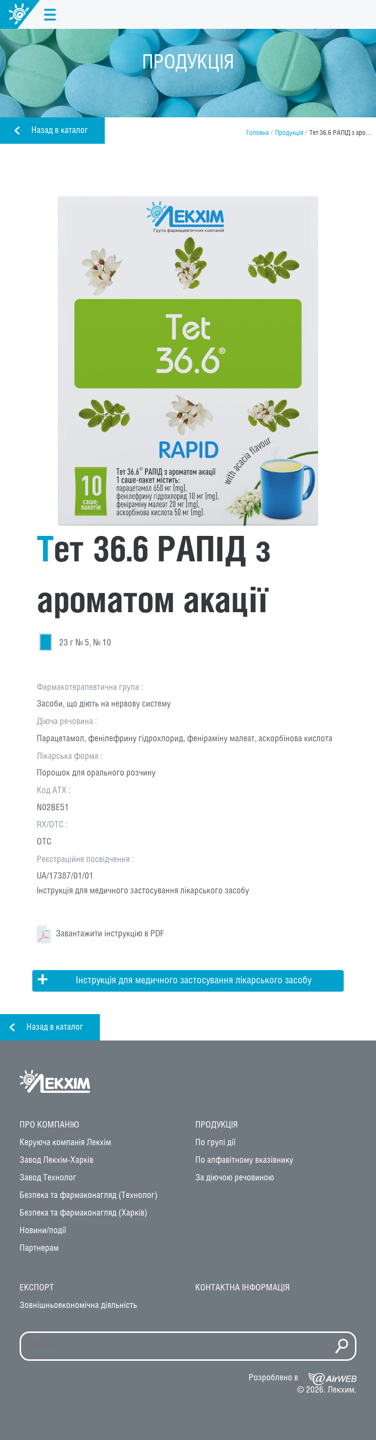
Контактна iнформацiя (242, 1288)
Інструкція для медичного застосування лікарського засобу (143, 891)
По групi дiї (215, 1143)
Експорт (37, 1288)
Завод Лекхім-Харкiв (57, 1160)
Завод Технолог (48, 1178)
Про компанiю (49, 1125)
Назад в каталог (59, 130)
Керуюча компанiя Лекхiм (65, 1143)
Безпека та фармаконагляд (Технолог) (89, 1195)
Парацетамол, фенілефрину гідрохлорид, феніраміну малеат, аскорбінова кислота (184, 739)
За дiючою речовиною (234, 1178)
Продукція (289, 133)
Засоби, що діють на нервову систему (104, 704)
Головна (257, 133)
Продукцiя (216, 1125)
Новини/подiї (43, 1231)
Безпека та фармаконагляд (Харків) (83, 1213)
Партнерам (39, 1248)
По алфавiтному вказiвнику (244, 1160)
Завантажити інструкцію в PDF (110, 934)
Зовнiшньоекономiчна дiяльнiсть (78, 1305)
